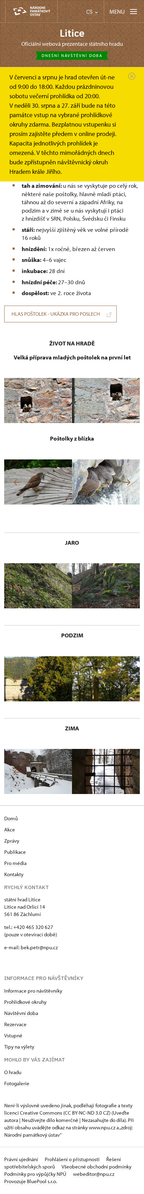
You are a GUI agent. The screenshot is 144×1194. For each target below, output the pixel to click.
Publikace (15, 852)
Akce (9, 829)
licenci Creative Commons (33, 1112)
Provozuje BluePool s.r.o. (30, 1181)
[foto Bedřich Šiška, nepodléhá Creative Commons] (38, 400)
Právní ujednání (21, 1159)
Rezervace (15, 1024)
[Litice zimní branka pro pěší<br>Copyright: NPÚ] (38, 771)
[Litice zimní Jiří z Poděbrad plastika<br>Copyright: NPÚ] (106, 771)
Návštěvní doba (21, 1013)
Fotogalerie (16, 1083)
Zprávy (11, 840)
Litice (72, 33)
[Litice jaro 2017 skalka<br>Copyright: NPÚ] (106, 585)
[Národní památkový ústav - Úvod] (31, 11)
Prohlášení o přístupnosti (73, 1159)
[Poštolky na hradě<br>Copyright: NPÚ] (38, 482)
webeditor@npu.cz (93, 1174)
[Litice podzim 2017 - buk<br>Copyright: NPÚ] (38, 678)
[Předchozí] (17, 401)
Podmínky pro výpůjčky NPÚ (35, 1174)
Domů (11, 818)
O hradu (12, 1072)
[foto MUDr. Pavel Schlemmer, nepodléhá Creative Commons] (106, 482)
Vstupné (13, 1035)
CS (90, 11)
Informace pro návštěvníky (33, 990)
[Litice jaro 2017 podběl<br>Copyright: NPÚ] (38, 585)
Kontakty (13, 874)
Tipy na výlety (19, 1046)
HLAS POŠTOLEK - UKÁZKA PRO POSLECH (56, 313)
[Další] (127, 401)
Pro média (15, 863)
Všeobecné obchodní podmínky (96, 1166)
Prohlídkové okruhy (25, 1002)
